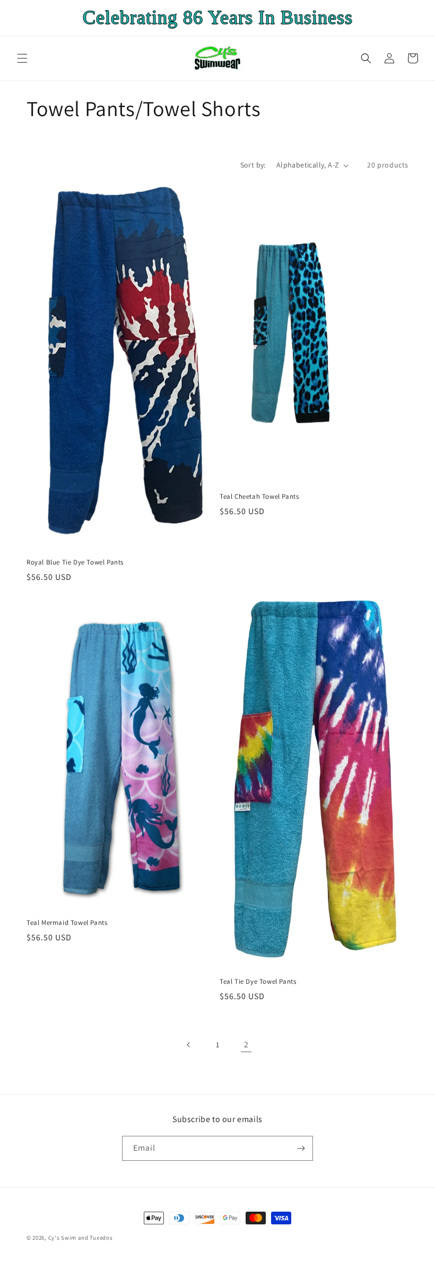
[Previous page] (189, 1044)
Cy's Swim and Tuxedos (80, 1237)
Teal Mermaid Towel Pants (67, 923)
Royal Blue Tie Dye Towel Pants (75, 562)
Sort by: (253, 165)
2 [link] (246, 1044)
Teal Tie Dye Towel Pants (258, 981)
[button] (22, 58)
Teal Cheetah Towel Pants (259, 496)
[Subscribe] (300, 1148)
